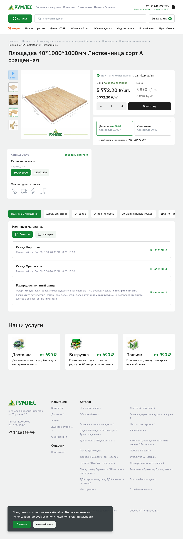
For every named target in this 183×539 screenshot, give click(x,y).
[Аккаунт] (173, 7)
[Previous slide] (26, 105)
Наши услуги (25, 325)
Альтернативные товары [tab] (137, 213)
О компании (58, 436)
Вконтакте (57, 452)
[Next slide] (85, 105)
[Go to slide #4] (13, 125)
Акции (55, 420)
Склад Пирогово (28, 247)
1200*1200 (40, 172)
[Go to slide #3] (13, 112)
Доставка (57, 414)
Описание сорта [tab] (104, 213)
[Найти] (38, 19)
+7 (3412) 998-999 (136, 139)
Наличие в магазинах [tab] (24, 213)
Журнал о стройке (62, 426)
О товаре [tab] (80, 213)
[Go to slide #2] (13, 100)
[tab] (22, 234)
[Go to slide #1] (13, 87)
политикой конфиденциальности (71, 516)
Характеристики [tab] (56, 213)
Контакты (57, 408)
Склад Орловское (29, 266)
